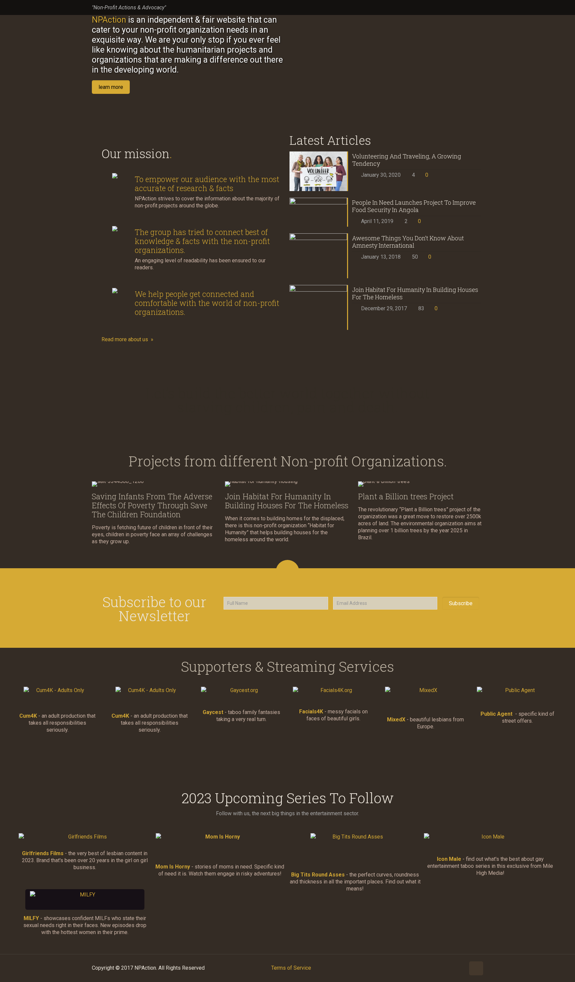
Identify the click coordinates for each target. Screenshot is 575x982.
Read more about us (124, 339)
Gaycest (213, 712)
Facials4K (311, 711)
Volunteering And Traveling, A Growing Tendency (406, 159)
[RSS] (479, 8)
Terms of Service (291, 968)
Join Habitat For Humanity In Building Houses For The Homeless (415, 293)
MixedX (396, 719)
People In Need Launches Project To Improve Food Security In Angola (414, 206)
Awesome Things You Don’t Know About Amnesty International (408, 241)
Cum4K (28, 716)
